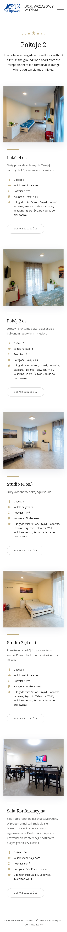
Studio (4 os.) (19, 484)
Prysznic (29, 206)
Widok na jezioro (23, 210)
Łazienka (18, 206)
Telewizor (40, 206)
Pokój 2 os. (17, 321)
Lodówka (54, 202)
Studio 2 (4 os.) (21, 642)
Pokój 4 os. (17, 157)
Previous (12, 116)
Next (55, 116)
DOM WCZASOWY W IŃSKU (39, 8)
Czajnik (43, 202)
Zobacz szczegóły (25, 228)
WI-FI (50, 206)
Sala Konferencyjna (26, 811)
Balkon (34, 202)
